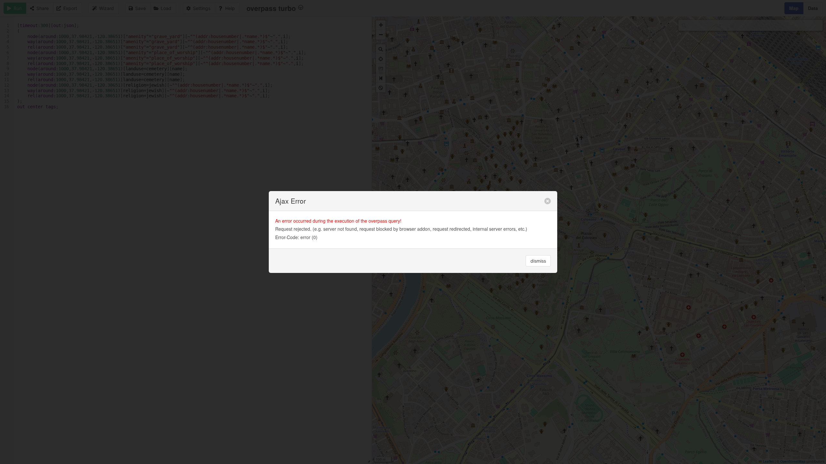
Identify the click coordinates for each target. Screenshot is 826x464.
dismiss (538, 261)
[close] (547, 201)
